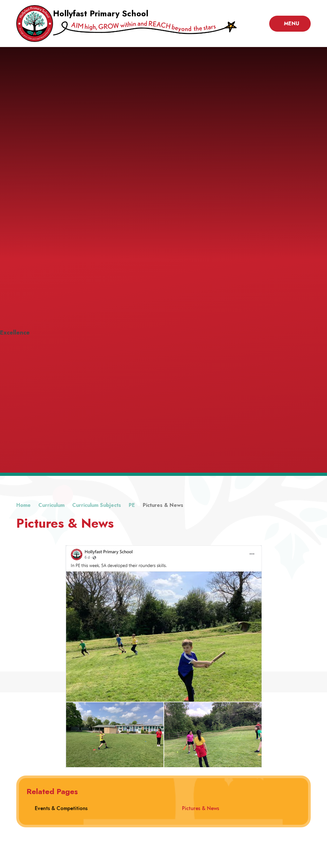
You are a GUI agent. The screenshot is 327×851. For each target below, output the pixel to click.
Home (23, 505)
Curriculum (51, 505)
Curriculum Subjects (96, 505)
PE (132, 505)
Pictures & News (163, 505)
